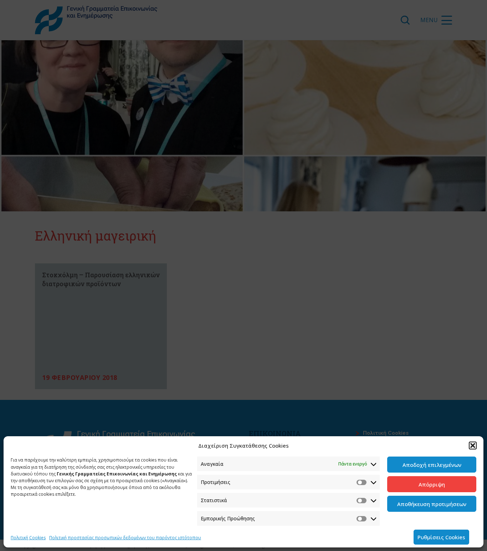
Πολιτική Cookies (28, 538)
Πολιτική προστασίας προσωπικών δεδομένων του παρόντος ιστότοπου (125, 538)
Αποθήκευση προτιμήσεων (431, 504)
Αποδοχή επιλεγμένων (432, 464)
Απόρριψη (432, 484)
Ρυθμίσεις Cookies (441, 537)
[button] (472, 445)
